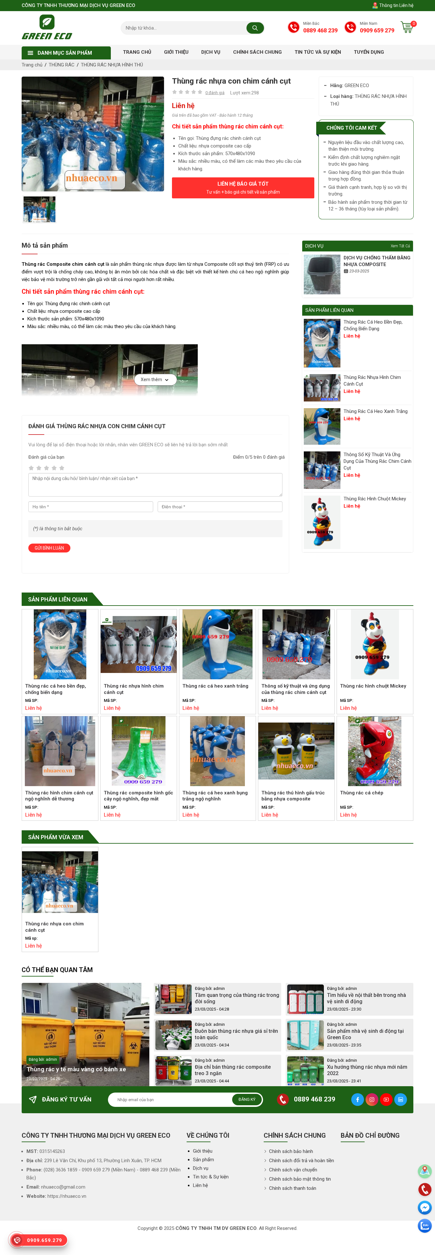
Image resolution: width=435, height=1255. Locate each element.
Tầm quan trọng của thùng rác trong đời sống (237, 998)
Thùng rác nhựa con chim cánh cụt (54, 927)
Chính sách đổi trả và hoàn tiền (301, 1160)
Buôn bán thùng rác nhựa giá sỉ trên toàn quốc (236, 1034)
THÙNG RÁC (62, 65)
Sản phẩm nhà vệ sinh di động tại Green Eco (365, 1034)
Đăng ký (247, 1099)
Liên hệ (200, 1185)
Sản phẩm (203, 1159)
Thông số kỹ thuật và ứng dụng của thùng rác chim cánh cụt (377, 461)
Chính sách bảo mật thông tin (299, 1179)
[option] (93, 134)
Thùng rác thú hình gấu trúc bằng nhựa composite (293, 796)
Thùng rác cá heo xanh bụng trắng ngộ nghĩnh (215, 796)
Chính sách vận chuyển (292, 1170)
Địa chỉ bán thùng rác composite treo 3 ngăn (233, 1070)
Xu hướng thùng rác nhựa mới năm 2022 (367, 1070)
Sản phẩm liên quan (58, 599)
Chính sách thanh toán (292, 1188)
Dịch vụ (200, 1168)
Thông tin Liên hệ (395, 5)
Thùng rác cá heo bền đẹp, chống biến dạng (373, 325)
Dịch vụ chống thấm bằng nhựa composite (377, 261)
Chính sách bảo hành (290, 1151)
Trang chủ (32, 65)
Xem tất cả (400, 246)
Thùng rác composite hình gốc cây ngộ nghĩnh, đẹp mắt (138, 796)
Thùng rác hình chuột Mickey (375, 499)
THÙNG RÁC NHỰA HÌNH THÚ (112, 65)
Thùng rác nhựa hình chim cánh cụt (372, 380)
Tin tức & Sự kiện (211, 1177)
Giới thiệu (202, 1151)
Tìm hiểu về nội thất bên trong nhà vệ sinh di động (366, 998)
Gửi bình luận (49, 548)
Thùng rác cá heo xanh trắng (376, 411)
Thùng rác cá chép (361, 793)
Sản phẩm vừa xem (55, 837)
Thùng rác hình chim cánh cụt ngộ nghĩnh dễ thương (59, 796)
